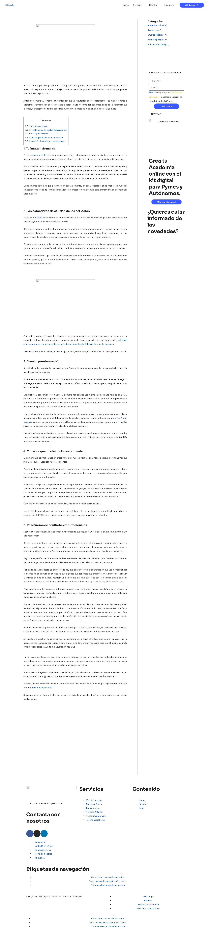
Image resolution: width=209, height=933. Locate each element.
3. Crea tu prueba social (36, 133)
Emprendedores (155, 34)
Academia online (155, 25)
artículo (38, 217)
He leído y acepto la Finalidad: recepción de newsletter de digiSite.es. (165, 97)
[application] (143, 5)
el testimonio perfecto (41, 687)
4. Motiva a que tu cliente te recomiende (44, 137)
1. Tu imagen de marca (36, 126)
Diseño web (153, 30)
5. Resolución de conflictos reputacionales (45, 141)
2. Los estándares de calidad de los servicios (46, 130)
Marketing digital (155, 39)
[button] (139, 5)
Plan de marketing (156, 44)
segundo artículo (37, 155)
